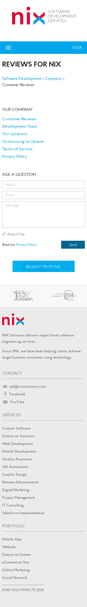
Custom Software (16, 428)
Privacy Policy (14, 156)
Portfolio (13, 526)
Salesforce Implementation (23, 512)
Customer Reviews (19, 118)
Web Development (17, 443)
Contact (12, 373)
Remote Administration (20, 482)
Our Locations (14, 133)
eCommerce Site (15, 562)
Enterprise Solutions (18, 435)
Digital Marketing (15, 489)
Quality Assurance (17, 458)
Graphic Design (14, 474)
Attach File (16, 234)
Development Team (19, 126)
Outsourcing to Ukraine (23, 141)
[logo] (28, 16)
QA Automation (15, 466)
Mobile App (12, 539)
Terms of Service (17, 149)
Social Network (14, 577)
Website (9, 546)
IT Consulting (13, 505)
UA (78, 47)
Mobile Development (19, 451)
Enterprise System (16, 554)
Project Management (18, 497)
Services (11, 414)
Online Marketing (16, 569)
